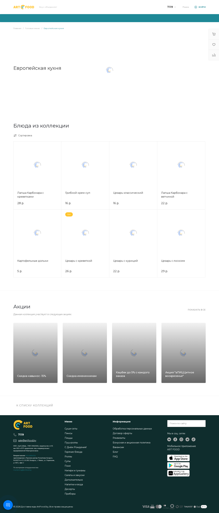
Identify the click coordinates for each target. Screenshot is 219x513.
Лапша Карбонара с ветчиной (174, 194)
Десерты (70, 489)
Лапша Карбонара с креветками (30, 194)
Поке (68, 465)
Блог (115, 451)
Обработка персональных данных (132, 428)
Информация (122, 421)
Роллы (68, 456)
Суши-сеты (71, 428)
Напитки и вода (74, 484)
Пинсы (68, 433)
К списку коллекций (34, 405)
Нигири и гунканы (75, 470)
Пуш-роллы (71, 442)
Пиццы (68, 438)
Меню (68, 421)
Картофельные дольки (32, 260)
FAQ (115, 456)
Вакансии (118, 447)
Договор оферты (122, 433)
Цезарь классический (128, 192)
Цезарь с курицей (125, 260)
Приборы (70, 493)
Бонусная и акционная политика (131, 442)
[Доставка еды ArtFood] (23, 7)
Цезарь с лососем (173, 260)
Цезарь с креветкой (78, 260)
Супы (68, 461)
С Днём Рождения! (76, 447)
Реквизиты (119, 438)
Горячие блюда (73, 451)
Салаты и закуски (74, 475)
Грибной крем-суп (77, 192)
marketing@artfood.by (22, 470)
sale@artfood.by (27, 440)
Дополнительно (74, 479)
